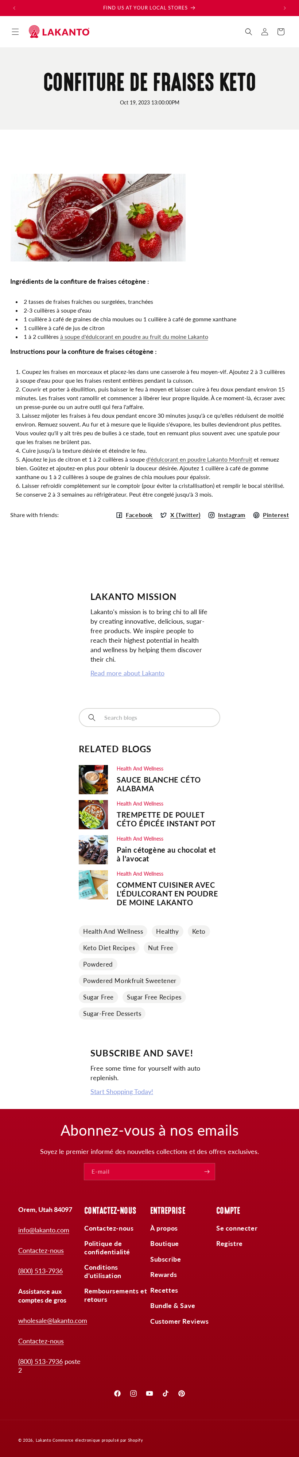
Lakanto (43, 1440)
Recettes (164, 1290)
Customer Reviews (179, 1321)
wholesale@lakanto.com (52, 1320)
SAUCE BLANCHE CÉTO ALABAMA (159, 784)
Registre (229, 1243)
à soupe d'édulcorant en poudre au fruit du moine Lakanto (134, 336)
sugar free (98, 997)
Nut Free (161, 948)
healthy (167, 931)
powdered (98, 964)
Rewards (163, 1274)
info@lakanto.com (43, 1230)
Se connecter (236, 1228)
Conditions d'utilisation (102, 1271)
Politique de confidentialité (107, 1247)
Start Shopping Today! (121, 1091)
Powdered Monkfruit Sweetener (129, 980)
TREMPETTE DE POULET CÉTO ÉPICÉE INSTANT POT (166, 819)
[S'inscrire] (207, 1171)
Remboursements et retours (115, 1295)
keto (199, 931)
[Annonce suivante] (285, 8)
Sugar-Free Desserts (112, 1013)
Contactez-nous (41, 1250)
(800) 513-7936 (40, 1271)
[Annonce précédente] (14, 8)
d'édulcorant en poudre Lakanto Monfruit (199, 459)
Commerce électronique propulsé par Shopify (98, 1440)
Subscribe (165, 1259)
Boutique (164, 1243)
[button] (15, 32)
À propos (164, 1228)
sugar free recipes (154, 997)
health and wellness (113, 931)
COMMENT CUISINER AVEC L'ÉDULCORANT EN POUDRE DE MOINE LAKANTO (167, 893)
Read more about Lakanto (127, 673)
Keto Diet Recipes (109, 948)
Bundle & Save (172, 1305)
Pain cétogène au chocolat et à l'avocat (166, 854)
